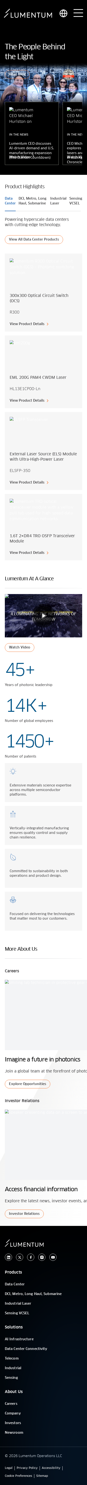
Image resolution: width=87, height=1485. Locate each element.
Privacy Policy (27, 1468)
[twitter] (19, 1257)
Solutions (14, 1327)
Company (13, 1413)
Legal (9, 1468)
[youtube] (53, 1257)
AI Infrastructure (19, 1339)
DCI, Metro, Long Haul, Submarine (33, 1294)
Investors (13, 1423)
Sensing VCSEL (17, 1313)
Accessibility (51, 1468)
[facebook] (30, 1257)
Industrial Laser (18, 1303)
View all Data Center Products (34, 239)
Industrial (13, 1368)
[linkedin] (8, 1257)
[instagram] (42, 1257)
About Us (14, 1392)
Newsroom (14, 1432)
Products (13, 1272)
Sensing (11, 1378)
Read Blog (17, 74)
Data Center (15, 1284)
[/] (28, 13)
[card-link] (43, 293)
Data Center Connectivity (26, 1349)
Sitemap (42, 1476)
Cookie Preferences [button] (18, 1476)
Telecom (12, 1358)
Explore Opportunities (27, 1084)
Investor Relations (24, 1214)
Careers (11, 1404)
